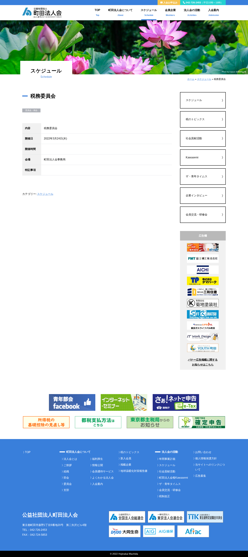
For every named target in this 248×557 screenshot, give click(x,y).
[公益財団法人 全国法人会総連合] (127, 516)
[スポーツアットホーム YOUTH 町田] (203, 347)
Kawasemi (192, 157)
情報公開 (97, 465)
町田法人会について (120, 12)
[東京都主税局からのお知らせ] (150, 422)
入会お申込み (170, 2)
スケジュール (149, 12)
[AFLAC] (193, 531)
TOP (97, 12)
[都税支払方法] (98, 422)
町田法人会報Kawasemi (173, 477)
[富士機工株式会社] (203, 258)
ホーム (190, 79)
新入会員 (125, 458)
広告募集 (200, 475)
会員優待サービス (103, 471)
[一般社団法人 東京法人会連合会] (166, 516)
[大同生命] (125, 531)
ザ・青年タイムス (196, 176)
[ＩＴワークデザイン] (203, 336)
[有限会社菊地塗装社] (203, 302)
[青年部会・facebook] (72, 402)
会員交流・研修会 (196, 214)
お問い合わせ (203, 452)
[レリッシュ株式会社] (203, 247)
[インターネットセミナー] (124, 402)
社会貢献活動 (194, 138)
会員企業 (170, 12)
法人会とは (70, 458)
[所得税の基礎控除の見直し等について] (46, 422)
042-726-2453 (204, 2)
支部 (66, 490)
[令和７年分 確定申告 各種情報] (202, 422)
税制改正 (164, 496)
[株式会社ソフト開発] (203, 314)
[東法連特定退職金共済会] (205, 516)
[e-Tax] (176, 402)
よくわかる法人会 (103, 477)
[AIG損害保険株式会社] (159, 531)
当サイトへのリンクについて (210, 467)
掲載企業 (125, 464)
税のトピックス (195, 119)
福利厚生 (97, 458)
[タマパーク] (203, 280)
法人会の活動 (192, 12)
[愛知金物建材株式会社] (203, 269)
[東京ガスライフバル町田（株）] (203, 325)
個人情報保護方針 (206, 458)
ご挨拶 (68, 465)
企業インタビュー (196, 195)
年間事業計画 (167, 458)
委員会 (68, 483)
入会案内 (213, 12)
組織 (66, 471)
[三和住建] (203, 291)
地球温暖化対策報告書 (133, 470)
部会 (66, 477)
